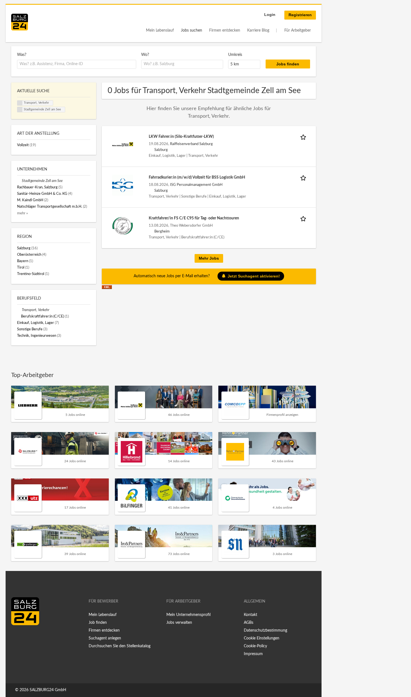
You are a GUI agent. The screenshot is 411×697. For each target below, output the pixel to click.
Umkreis (235, 55)
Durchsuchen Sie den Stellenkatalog (119, 646)
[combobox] (76, 64)
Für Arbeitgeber (297, 30)
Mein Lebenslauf (160, 30)
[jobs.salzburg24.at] (19, 22)
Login (269, 14)
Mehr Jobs (209, 258)
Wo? (145, 55)
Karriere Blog (258, 30)
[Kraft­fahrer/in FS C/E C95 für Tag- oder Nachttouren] (122, 226)
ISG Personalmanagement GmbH (196, 184)
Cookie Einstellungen (261, 638)
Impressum (253, 654)
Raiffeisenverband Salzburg (191, 144)
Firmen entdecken (224, 30)
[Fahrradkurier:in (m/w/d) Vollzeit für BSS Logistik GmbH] (122, 185)
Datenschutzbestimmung (265, 630)
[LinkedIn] (26, 637)
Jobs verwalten (179, 623)
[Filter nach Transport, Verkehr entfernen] (19, 310)
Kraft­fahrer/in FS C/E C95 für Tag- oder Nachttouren (194, 218)
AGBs (248, 623)
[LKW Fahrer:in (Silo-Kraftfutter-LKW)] (122, 144)
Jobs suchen (191, 30)
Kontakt (250, 615)
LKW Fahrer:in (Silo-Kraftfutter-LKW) (181, 137)
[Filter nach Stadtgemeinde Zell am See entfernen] (19, 180)
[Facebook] (17, 637)
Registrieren (300, 15)
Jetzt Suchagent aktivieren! (254, 276)
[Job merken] (304, 137)
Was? (21, 55)
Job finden (98, 623)
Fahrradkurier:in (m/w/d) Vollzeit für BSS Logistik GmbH (197, 177)
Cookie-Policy (255, 646)
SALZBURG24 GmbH (48, 690)
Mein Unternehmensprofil (188, 615)
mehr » (22, 213)
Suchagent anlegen (105, 638)
